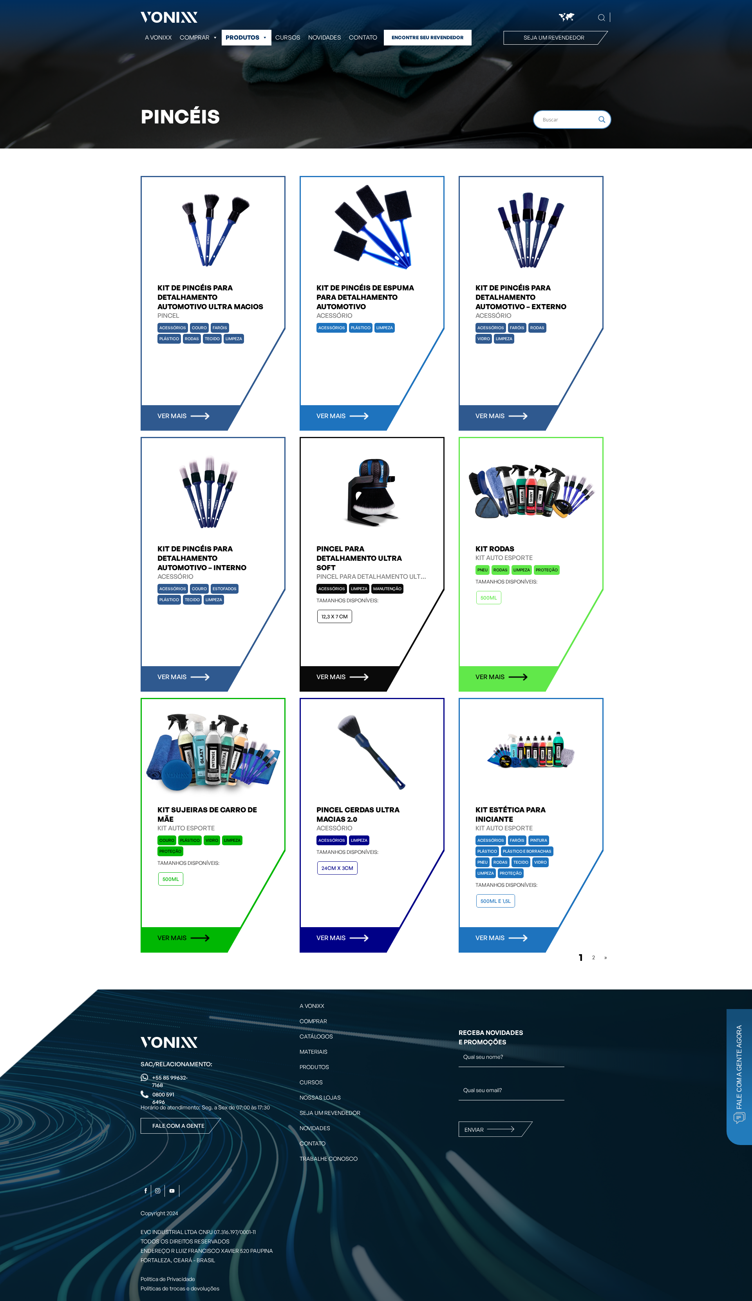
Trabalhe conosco (329, 1158)
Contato (363, 37)
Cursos (287, 37)
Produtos (242, 37)
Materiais (313, 1051)
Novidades (324, 37)
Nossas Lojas (320, 1097)
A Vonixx (158, 37)
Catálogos (316, 1036)
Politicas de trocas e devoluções (180, 1288)
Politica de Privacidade (168, 1279)
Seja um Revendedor (330, 1112)
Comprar (313, 1021)
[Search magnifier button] (602, 119)
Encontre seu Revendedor (428, 37)
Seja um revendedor (554, 37)
